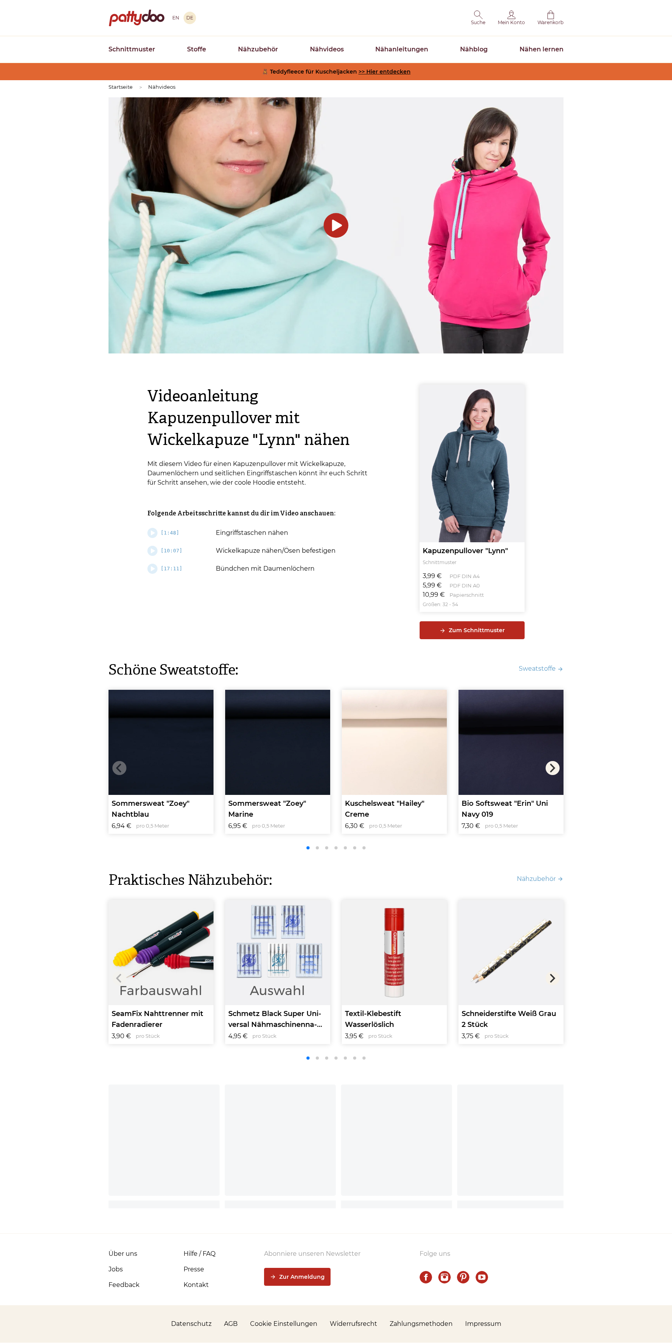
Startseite (120, 87)
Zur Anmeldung (302, 1276)
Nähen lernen (542, 49)
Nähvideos (327, 49)
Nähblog (474, 49)
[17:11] (171, 568)
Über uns (122, 1253)
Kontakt (196, 1285)
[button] (478, 18)
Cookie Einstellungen (283, 1323)
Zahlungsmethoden (421, 1323)
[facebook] (426, 1277)
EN (175, 18)
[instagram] (444, 1277)
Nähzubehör (258, 49)
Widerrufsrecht (353, 1323)
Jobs (115, 1269)
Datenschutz (191, 1323)
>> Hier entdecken (385, 71)
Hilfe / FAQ (199, 1253)
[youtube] (482, 1277)
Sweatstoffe (537, 668)
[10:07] (171, 551)
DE (189, 18)
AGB (231, 1323)
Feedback (124, 1285)
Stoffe (196, 49)
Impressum (483, 1323)
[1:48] (170, 533)
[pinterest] (463, 1277)
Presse (194, 1269)
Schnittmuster (131, 49)
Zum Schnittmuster (477, 630)
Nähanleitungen (401, 49)
